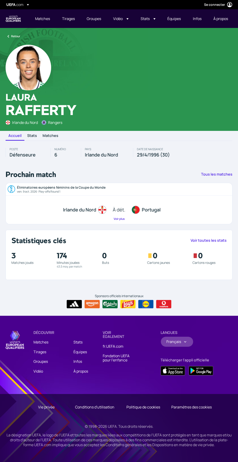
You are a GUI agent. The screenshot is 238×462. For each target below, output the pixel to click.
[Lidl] (145, 304)
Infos (77, 361)
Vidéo (38, 371)
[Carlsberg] (110, 304)
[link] (42, 18)
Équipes (80, 351)
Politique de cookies (143, 407)
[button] (121, 18)
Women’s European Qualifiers (13, 18)
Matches (50, 136)
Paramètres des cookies (191, 407)
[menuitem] (42, 18)
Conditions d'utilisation (94, 407)
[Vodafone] (163, 304)
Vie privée (46, 407)
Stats (32, 136)
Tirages (39, 351)
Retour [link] (15, 36)
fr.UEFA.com (113, 346)
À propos (80, 371)
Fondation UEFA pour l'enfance (116, 358)
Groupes (40, 361)
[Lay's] (128, 304)
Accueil (15, 136)
